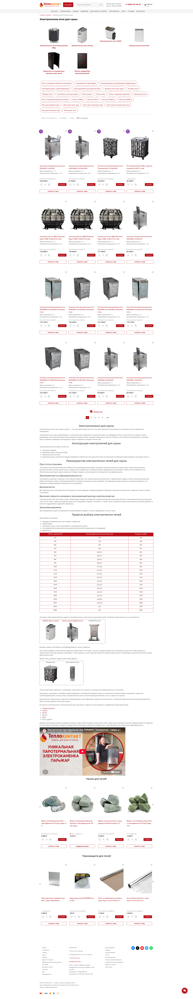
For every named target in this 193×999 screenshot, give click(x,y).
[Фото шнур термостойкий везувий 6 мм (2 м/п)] (82, 880)
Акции (75, 11)
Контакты (140, 11)
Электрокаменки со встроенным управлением (118, 83)
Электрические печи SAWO (110, 41)
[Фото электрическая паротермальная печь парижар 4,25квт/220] (140, 359)
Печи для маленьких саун (93, 105)
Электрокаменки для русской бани (87, 88)
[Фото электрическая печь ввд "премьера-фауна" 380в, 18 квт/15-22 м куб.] (111, 218)
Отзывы (131, 11)
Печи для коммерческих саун (118, 105)
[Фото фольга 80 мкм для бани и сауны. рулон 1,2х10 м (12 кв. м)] (139, 880)
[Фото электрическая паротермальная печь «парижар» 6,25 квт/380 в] (82, 147)
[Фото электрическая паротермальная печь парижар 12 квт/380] (53, 147)
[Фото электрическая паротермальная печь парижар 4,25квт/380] (111, 359)
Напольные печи (140, 94)
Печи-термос (87, 94)
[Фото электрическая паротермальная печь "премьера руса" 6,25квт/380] (111, 147)
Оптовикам (114, 11)
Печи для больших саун (51, 110)
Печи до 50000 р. (108, 99)
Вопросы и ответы (110, 964)
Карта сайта (108, 967)
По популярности (52, 118)
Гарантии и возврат (47, 959)
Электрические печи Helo (139, 45)
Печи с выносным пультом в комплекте (57, 83)
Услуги (107, 955)
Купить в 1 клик (53, 191)
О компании (65, 11)
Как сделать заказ (110, 957)
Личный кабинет (110, 947)
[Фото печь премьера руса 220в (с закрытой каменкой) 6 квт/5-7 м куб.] (140, 147)
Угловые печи (133, 88)
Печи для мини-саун (71, 105)
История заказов (110, 952)
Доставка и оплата (98, 11)
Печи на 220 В (92, 99)
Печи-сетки (100, 94)
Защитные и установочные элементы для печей (53, 72)
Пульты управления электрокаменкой (82, 72)
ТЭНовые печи (47, 94)
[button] (40, 806)
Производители (46, 974)
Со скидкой (83, 118)
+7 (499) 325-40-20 (133, 4)
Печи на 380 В (77, 99)
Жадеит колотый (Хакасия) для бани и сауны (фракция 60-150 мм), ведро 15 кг (139, 823)
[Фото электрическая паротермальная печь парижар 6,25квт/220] (140, 218)
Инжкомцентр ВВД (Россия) (72, 621)
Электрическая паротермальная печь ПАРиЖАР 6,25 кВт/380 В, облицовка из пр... (52, 309)
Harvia (44, 713)
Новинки (84, 11)
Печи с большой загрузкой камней (55, 99)
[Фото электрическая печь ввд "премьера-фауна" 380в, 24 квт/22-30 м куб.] (82, 218)
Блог (123, 11)
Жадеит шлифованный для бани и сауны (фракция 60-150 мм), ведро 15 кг (53, 823)
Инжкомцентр (48, 708)
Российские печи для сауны (67, 94)
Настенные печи (70, 110)
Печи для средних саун (50, 105)
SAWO (44, 710)
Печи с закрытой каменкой (119, 94)
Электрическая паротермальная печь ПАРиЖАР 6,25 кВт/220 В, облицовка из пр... (139, 309)
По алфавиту (63, 118)
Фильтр (44, 118)
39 (107, 417)
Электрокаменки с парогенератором (55, 88)
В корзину (62, 184)
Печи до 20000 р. (125, 99)
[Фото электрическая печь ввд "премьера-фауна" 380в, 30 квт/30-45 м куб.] (53, 218)
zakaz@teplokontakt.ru (75, 961)
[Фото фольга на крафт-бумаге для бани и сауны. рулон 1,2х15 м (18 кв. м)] (111, 880)
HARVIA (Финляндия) (51, 621)
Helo (44, 717)
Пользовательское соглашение (114, 962)
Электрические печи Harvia (82, 45)
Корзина (107, 950)
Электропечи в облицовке (86, 83)
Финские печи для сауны (114, 88)
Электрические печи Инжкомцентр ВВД (54, 46)
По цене (72, 118)
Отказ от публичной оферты (113, 959)
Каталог (54, 11)
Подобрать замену (82, 846)
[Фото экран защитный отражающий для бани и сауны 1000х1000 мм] (54, 880)
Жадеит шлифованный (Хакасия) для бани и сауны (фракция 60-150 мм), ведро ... (81, 823)
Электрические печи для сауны (59, 19)
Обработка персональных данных (51, 962)
